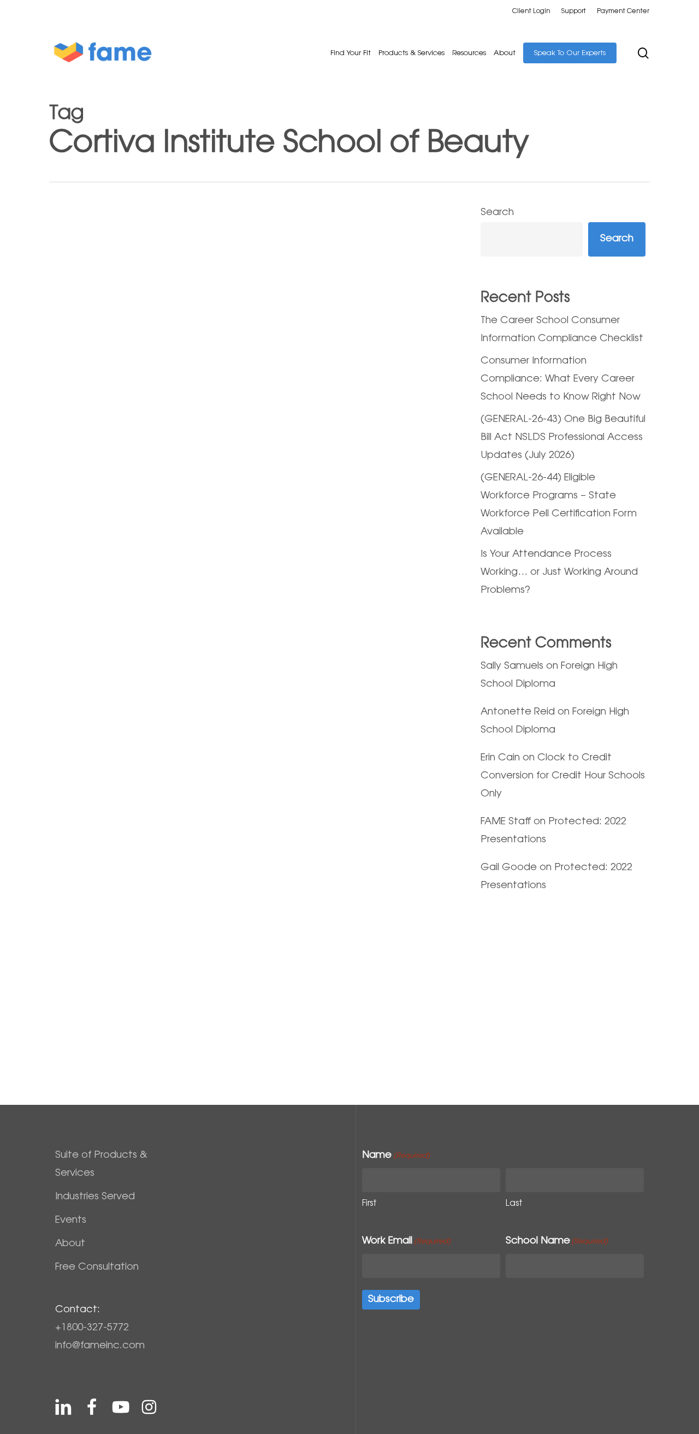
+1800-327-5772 (92, 1328)
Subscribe (391, 1300)
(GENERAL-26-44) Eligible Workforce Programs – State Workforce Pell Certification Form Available (559, 505)
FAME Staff (506, 822)
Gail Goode (509, 868)
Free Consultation (97, 1267)
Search (497, 213)
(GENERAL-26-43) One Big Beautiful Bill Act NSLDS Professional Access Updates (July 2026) (563, 438)
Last (514, 1204)
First (369, 1204)
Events (70, 1220)
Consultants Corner (124, 861)
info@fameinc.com (100, 1346)
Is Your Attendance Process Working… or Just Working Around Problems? (559, 573)
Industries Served (95, 1197)
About (70, 1244)
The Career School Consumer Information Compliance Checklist (562, 330)
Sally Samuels (512, 666)
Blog (74, 861)
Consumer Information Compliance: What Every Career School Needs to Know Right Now (561, 379)
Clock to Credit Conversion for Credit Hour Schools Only (563, 776)
